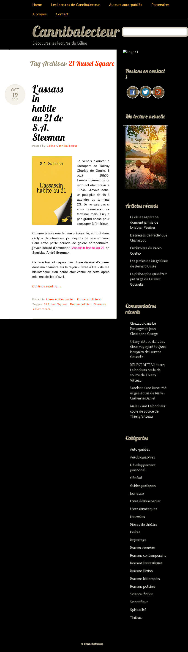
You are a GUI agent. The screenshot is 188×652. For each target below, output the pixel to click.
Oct (15, 90)
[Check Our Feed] (158, 97)
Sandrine (136, 388)
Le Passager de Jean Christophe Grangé (144, 328)
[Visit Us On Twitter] (145, 97)
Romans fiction (141, 571)
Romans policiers (88, 299)
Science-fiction (141, 594)
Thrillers (136, 617)
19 (15, 95)
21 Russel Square (55, 304)
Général (136, 478)
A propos (39, 14)
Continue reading (46, 286)
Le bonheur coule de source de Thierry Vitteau (145, 375)
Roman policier (80, 304)
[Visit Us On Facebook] (132, 97)
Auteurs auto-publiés (125, 5)
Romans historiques (145, 578)
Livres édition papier (60, 299)
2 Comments (41, 309)
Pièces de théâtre (143, 524)
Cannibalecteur (75, 31)
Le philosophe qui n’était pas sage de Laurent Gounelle (148, 279)
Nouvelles (137, 516)
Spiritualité (138, 609)
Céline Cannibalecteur (62, 145)
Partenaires (160, 5)
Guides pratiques (142, 485)
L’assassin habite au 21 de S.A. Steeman (48, 113)
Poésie (135, 532)
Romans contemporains (148, 555)
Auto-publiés (140, 449)
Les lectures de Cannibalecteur (75, 5)
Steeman (100, 304)
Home (37, 5)
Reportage (138, 540)
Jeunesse (137, 493)
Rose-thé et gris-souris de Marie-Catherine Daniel (148, 393)
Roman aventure (142, 547)
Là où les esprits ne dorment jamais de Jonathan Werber (144, 222)
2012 (15, 99)
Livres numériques (143, 509)
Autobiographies (142, 457)
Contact (62, 14)
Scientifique (139, 602)
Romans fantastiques (146, 563)
